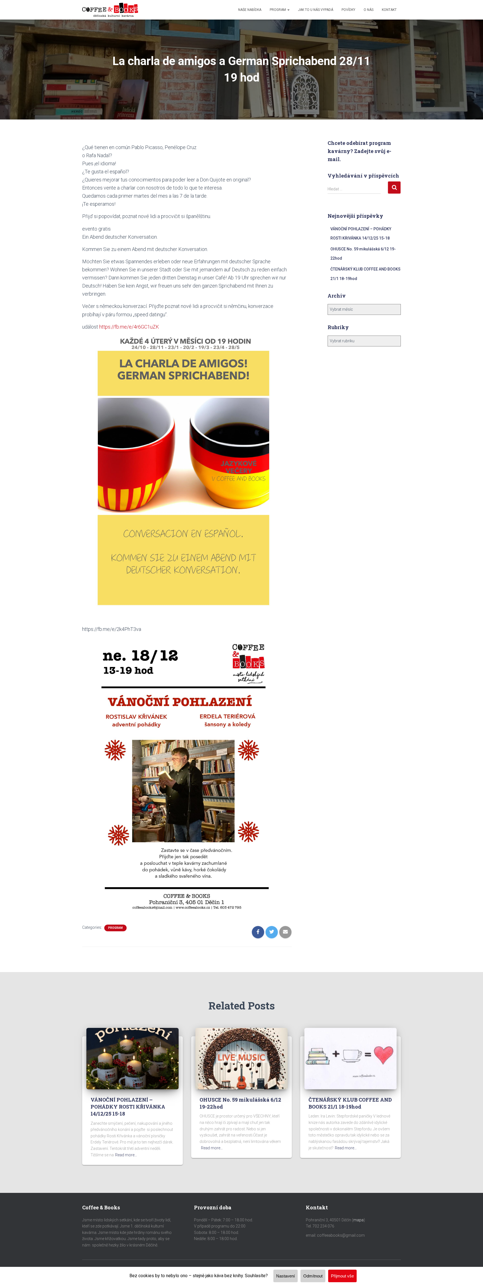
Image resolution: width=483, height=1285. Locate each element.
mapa (358, 1220)
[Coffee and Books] (110, 10)
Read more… (126, 1155)
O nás (368, 10)
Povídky (348, 10)
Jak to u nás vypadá (315, 10)
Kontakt (389, 10)
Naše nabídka (249, 10)
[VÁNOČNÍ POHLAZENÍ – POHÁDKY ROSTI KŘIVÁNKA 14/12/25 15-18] (132, 1058)
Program (278, 10)
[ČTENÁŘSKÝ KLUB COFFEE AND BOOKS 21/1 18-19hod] (350, 1058)
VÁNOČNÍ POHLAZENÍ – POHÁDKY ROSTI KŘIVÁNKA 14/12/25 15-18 (128, 1106)
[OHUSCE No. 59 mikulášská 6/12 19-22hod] (241, 1058)
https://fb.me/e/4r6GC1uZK (129, 327)
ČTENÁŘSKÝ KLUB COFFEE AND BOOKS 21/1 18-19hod (350, 1103)
